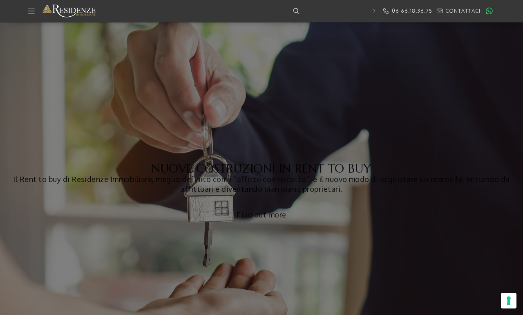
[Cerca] (373, 11)
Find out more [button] (261, 214)
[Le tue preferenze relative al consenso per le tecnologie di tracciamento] (508, 300)
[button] (261, 11)
